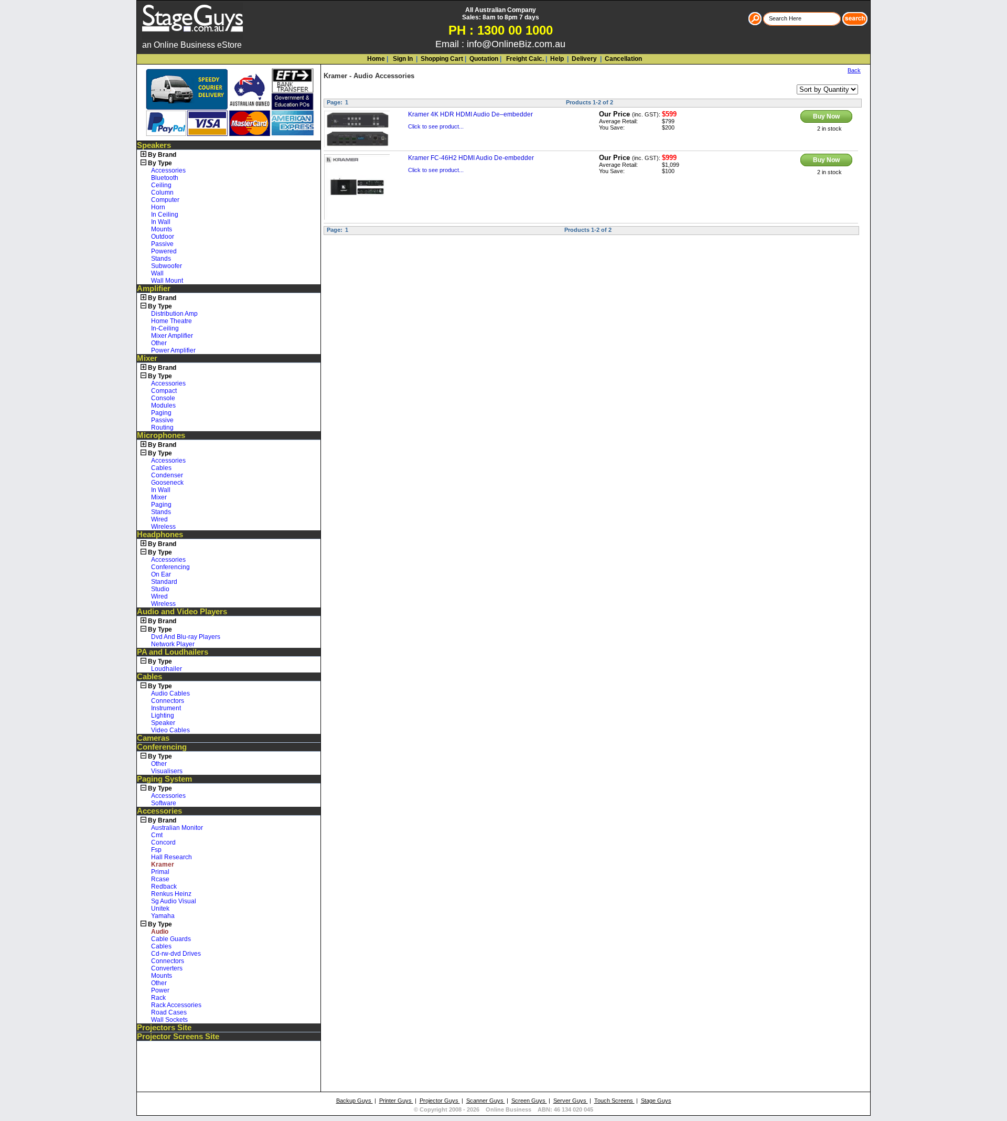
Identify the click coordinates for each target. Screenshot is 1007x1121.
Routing (162, 427)
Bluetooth (164, 178)
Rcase (160, 879)
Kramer (335, 76)
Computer (165, 200)
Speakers (154, 145)
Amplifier (153, 288)
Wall (157, 273)
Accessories (168, 170)
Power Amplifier (173, 350)
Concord (163, 842)
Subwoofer (166, 266)
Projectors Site (164, 1027)
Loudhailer (166, 668)
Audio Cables (170, 693)
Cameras (153, 738)
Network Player (173, 644)
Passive (162, 244)
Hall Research (171, 857)
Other (159, 343)
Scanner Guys (485, 1100)
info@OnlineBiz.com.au (516, 44)
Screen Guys (529, 1100)
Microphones (161, 435)
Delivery (583, 58)
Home (376, 58)
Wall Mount (167, 280)
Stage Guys (656, 1100)
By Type (160, 163)
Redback (164, 886)
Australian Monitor (177, 827)
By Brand (162, 154)
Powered (164, 251)
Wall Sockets (169, 1019)
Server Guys (570, 1100)
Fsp (156, 849)
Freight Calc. (524, 58)
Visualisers (167, 771)
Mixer (147, 358)
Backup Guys (354, 1100)
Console (163, 398)
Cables (161, 468)
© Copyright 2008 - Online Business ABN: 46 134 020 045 (503, 1109)
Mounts (161, 229)
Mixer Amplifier (172, 335)
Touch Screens (614, 1100)
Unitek (160, 908)
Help (557, 58)
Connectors (167, 700)
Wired (159, 519)
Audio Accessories (383, 76)
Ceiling (161, 185)
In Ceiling (164, 214)
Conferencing (170, 567)
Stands (161, 258)
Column (162, 192)
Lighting (162, 715)
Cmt (157, 835)
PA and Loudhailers (172, 652)
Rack (158, 997)
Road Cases (169, 1012)
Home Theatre (171, 321)
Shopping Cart (442, 58)
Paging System (164, 779)
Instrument (166, 708)
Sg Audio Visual (173, 901)
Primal (160, 872)
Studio (160, 589)
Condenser (167, 475)
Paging (161, 413)
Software (163, 803)
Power (160, 990)
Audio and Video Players (182, 611)
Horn (158, 207)
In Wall (160, 222)
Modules (163, 405)
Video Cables (170, 730)
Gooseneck (167, 482)
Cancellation (622, 58)
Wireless (163, 526)
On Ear (161, 574)
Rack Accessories (176, 1005)
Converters (167, 968)
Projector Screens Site (178, 1036)
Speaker (163, 723)
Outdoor (162, 236)
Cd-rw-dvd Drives (176, 953)
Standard (164, 581)
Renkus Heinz (171, 894)
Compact (164, 390)
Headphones (160, 534)
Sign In (402, 58)
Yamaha (163, 916)
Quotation (483, 58)
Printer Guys (396, 1100)
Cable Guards (171, 939)
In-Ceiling (165, 328)
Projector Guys (440, 1100)
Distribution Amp (174, 313)
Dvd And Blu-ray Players (185, 636)
